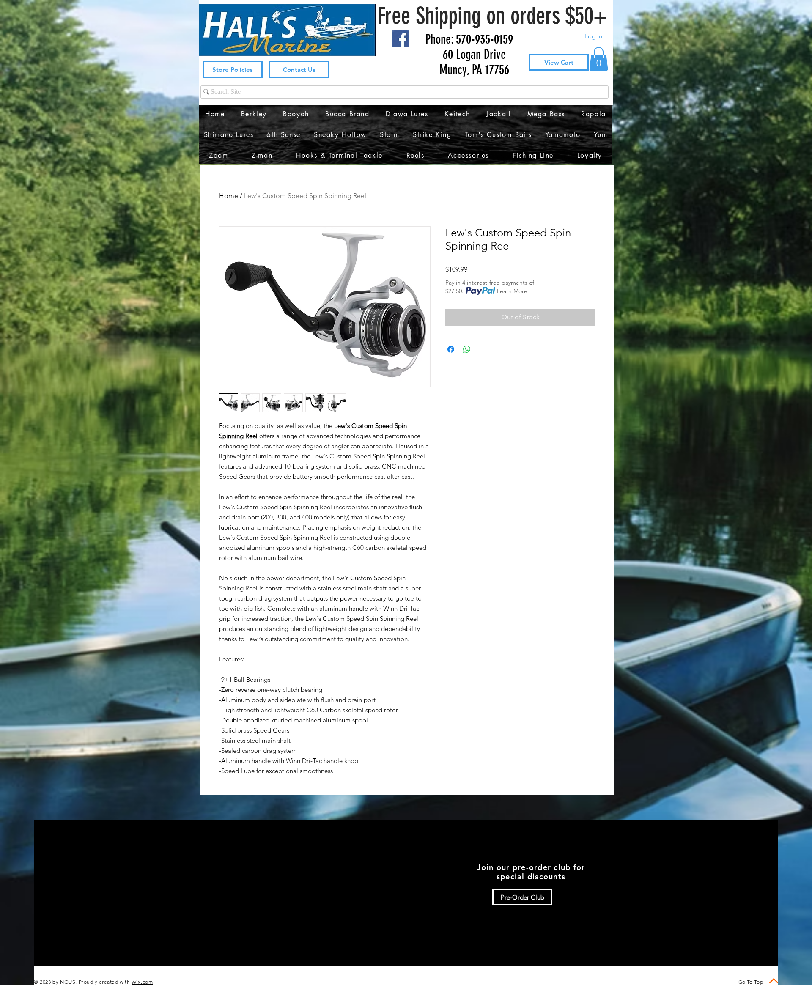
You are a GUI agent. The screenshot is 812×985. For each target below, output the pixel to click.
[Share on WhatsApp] (467, 349)
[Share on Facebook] (451, 349)
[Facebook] (400, 38)
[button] (599, 59)
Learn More (512, 291)
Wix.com (142, 982)
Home (228, 196)
